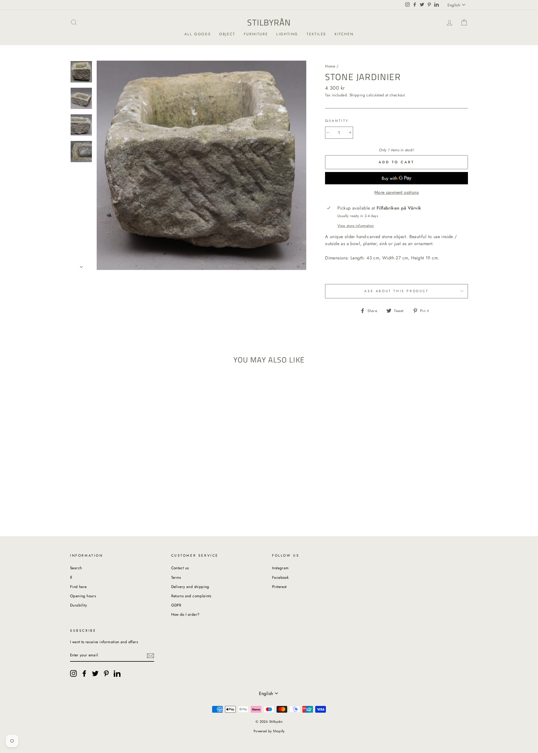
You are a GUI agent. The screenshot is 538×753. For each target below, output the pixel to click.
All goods (197, 34)
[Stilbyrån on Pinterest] (106, 673)
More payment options (396, 192)
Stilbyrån (269, 22)
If (71, 577)
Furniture (256, 34)
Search (76, 568)
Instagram (280, 568)
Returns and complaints (191, 596)
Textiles (316, 34)
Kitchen (344, 34)
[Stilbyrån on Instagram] (73, 673)
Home (330, 66)
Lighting (287, 34)
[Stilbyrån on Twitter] (95, 673)
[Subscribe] (150, 655)
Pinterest (279, 586)
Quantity (337, 120)
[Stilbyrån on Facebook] (84, 673)
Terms (176, 577)
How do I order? (185, 614)
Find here (78, 586)
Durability (78, 605)
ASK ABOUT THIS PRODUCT (396, 291)
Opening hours (83, 596)
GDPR (176, 605)
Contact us (180, 568)
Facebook (280, 577)
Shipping (357, 95)
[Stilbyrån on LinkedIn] (117, 673)
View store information (355, 225)
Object (227, 34)
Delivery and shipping (190, 586)
